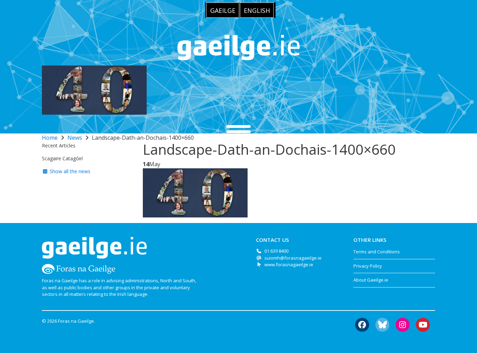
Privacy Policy (367, 266)
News (74, 137)
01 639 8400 (276, 251)
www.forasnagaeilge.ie (288, 264)
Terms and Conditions (376, 251)
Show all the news (69, 171)
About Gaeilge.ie (370, 280)
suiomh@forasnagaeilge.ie (293, 258)
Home (50, 137)
